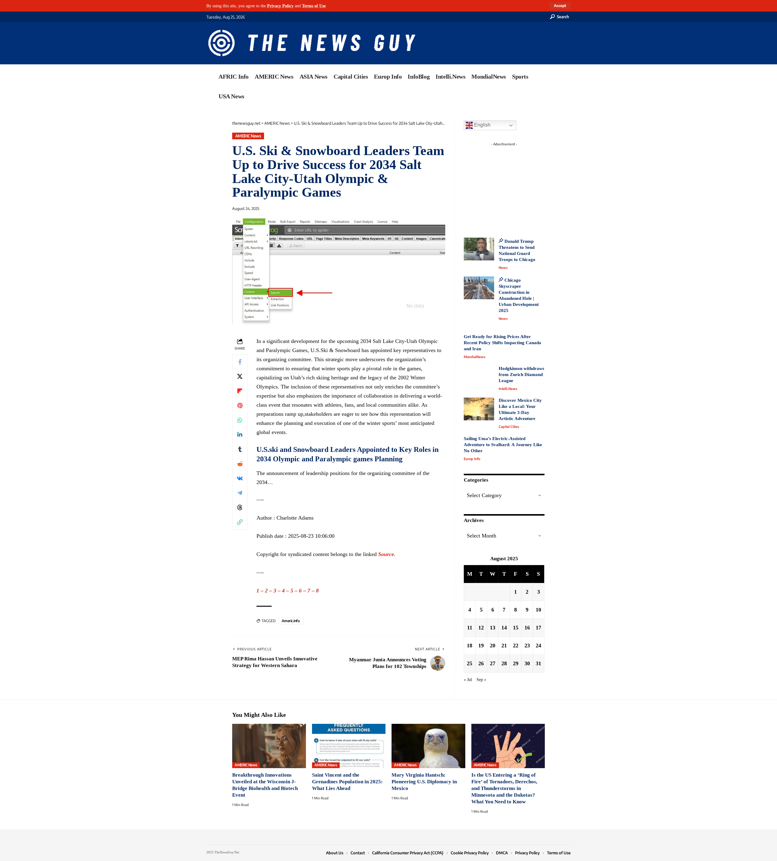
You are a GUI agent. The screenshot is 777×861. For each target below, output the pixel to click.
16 (527, 628)
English (481, 124)
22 (515, 645)
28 (504, 663)
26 (481, 663)
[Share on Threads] (239, 507)
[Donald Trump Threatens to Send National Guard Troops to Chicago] (479, 249)
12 (481, 628)
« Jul (468, 679)
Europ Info (472, 459)
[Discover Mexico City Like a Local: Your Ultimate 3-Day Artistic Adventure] (479, 409)
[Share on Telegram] (239, 493)
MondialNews (474, 357)
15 (515, 628)
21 (504, 645)
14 (504, 628)
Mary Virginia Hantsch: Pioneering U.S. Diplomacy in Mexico (424, 781)
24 (538, 645)
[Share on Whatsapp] (239, 420)
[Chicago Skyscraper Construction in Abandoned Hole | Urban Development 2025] (479, 287)
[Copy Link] (239, 522)
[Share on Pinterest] (239, 405)
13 (492, 628)
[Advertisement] (515, 187)
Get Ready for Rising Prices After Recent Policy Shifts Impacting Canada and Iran (502, 342)
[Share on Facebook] (239, 361)
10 (538, 610)
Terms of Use (314, 5)
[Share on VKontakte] (239, 478)
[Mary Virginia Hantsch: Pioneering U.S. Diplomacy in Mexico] (428, 746)
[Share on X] (239, 376)
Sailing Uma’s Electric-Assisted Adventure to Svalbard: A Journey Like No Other (503, 444)
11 (469, 628)
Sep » (481, 679)
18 (469, 645)
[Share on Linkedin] (239, 434)
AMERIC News (248, 135)
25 (469, 663)
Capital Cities (509, 427)
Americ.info (291, 621)
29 (515, 663)
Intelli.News (508, 389)
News (503, 267)
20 (492, 645)
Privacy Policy (280, 5)
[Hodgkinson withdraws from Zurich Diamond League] (479, 377)
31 (538, 663)
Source (386, 554)
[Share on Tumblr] (239, 449)
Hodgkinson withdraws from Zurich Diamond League (521, 374)
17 (538, 628)
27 (492, 663)
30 (527, 663)
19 (481, 645)
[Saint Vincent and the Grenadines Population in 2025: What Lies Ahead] (349, 746)
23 (527, 645)
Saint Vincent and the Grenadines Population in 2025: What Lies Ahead (347, 781)
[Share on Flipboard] (239, 391)
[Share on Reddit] (239, 463)
